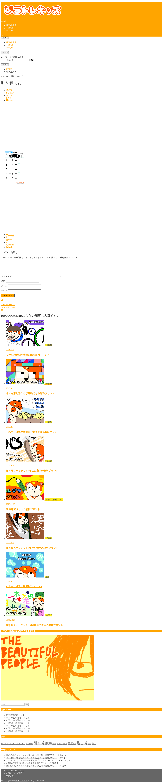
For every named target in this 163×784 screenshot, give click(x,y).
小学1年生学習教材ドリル (18, 718)
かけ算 (4, 744)
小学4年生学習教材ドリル (18, 726)
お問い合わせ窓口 (14, 773)
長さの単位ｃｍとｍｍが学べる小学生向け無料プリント (31, 755)
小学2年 (9, 31)
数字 (48, 743)
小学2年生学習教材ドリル (18, 720)
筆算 (70, 743)
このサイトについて (15, 770)
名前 (3, 281)
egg (61, 758)
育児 (74, 744)
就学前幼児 (11, 25)
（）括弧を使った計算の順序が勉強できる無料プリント (31, 758)
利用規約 (10, 776)
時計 (54, 744)
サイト (4, 290)
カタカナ (20, 743)
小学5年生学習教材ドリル (18, 728)
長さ (94, 743)
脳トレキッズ (21, 780)
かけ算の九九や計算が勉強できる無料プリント (27, 763)
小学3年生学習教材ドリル (18, 723)
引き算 (39, 743)
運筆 (89, 744)
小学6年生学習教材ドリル (18, 731)
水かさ (60, 744)
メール (4, 286)
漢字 (65, 743)
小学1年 (9, 28)
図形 (31, 744)
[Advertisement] (77, 126)
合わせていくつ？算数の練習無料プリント (25, 760)
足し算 (82, 743)
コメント (6, 276)
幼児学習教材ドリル (15, 715)
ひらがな (11, 743)
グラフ (28, 744)
